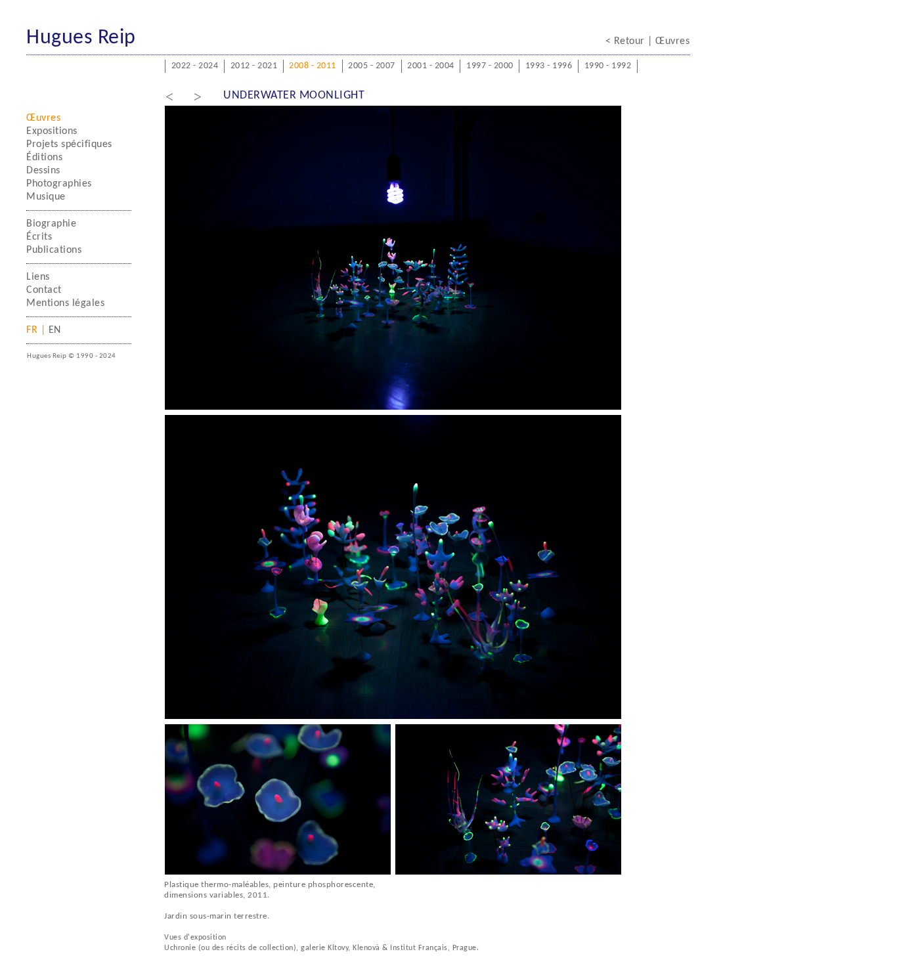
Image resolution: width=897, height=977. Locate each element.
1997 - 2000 (490, 66)
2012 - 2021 (254, 66)
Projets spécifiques (69, 144)
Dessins (43, 170)
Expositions (51, 131)
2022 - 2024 (195, 66)
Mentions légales (65, 303)
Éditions (44, 157)
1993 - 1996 (549, 66)
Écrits (39, 237)
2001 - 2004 (430, 66)
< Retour (626, 41)
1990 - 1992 (608, 66)
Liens (38, 277)
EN (53, 330)
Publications (53, 250)
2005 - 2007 (371, 66)
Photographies (59, 184)
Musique (46, 197)
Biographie (51, 224)
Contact (44, 290)
